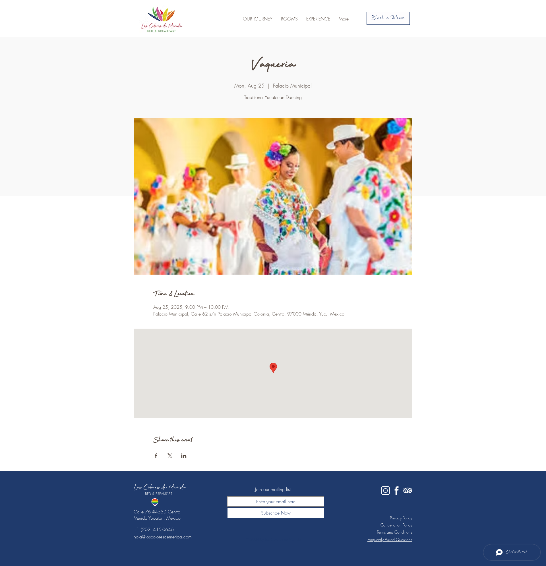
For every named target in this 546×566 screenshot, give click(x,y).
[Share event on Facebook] (156, 455)
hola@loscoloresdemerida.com (163, 537)
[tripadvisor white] (407, 490)
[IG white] (385, 490)
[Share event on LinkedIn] (184, 455)
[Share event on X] (170, 455)
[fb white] (396, 490)
